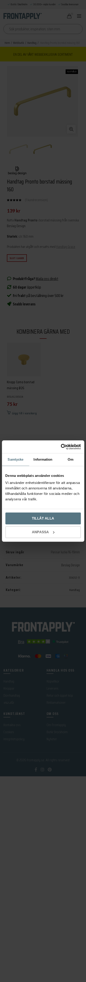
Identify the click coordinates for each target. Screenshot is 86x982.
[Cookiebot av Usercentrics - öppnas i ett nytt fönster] (61, 447)
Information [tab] (42, 459)
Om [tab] (70, 459)
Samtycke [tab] (15, 459)
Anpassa (40, 532)
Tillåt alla (43, 518)
